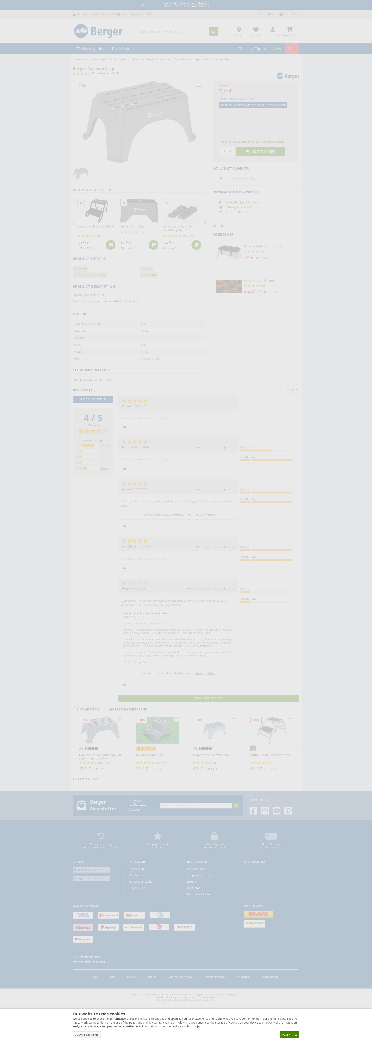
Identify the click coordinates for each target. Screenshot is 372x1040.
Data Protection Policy (180, 977)
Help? (270, 14)
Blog (260, 14)
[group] (81, 174)
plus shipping (247, 99)
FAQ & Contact (196, 868)
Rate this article (93, 399)
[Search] (213, 31)
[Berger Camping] (102, 31)
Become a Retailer (198, 894)
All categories (92, 49)
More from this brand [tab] (128, 709)
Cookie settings (270, 977)
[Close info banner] (300, 5)
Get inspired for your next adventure (186, 5)
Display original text (204, 515)
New (277, 49)
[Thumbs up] (124, 426)
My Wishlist (137, 875)
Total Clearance (124, 49)
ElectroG (132, 977)
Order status (195, 888)
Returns (192, 881)
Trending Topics (252, 49)
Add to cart (263, 151)
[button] (143, 5)
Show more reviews (208, 698)
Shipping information (200, 875)
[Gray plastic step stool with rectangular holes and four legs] (139, 122)
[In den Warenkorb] (110, 245)
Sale (292, 49)
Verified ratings (93, 440)
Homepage (80, 59)
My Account (137, 868)
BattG (112, 977)
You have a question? (89, 869)
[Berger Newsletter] (236, 805)
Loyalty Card (138, 888)
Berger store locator (89, 878)
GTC (95, 977)
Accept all (289, 1034)
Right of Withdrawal (214, 977)
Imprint (152, 977)
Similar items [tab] (88, 709)
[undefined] (270, 252)
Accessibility (243, 977)
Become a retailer (141, 881)
